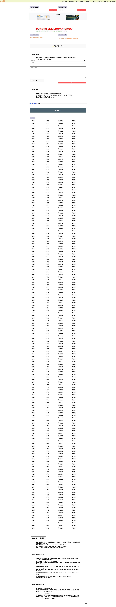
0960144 (33, 356)
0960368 (47, 313)
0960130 (33, 333)
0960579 (61, 249)
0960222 (33, 484)
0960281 (47, 171)
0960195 (33, 440)
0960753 (74, 125)
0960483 (47, 502)
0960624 (61, 323)
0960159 (33, 381)
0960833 (74, 256)
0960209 (33, 463)
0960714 (61, 471)
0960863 (74, 305)
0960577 (61, 246)
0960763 (74, 141)
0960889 (74, 348)
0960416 (47, 392)
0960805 (74, 210)
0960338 (47, 264)
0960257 (47, 131)
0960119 (33, 315)
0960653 (61, 371)
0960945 (74, 440)
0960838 (74, 264)
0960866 (74, 310)
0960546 (61, 195)
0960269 (47, 151)
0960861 (74, 302)
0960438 (47, 428)
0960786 (74, 179)
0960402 (47, 369)
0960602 (61, 287)
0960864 (74, 307)
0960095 (33, 276)
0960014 (33, 143)
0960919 (74, 397)
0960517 (61, 148)
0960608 (61, 297)
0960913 (74, 387)
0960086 (33, 261)
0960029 (33, 167)
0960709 (61, 463)
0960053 (33, 207)
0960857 (74, 295)
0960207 (33, 459)
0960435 (47, 423)
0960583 (61, 256)
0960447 (47, 443)
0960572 (61, 238)
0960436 (47, 425)
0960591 (61, 269)
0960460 (47, 464)
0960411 (47, 384)
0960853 (74, 289)
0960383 (47, 338)
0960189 (33, 430)
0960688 (61, 428)
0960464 (47, 471)
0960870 (74, 317)
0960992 (74, 517)
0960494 (47, 520)
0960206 (33, 458)
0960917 (74, 394)
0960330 (47, 251)
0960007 (33, 131)
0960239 (33, 512)
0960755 (74, 128)
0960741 (61, 515)
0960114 (33, 307)
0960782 (74, 172)
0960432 (47, 418)
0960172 (33, 402)
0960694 (61, 438)
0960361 (47, 302)
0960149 (33, 364)
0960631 (61, 335)
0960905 (74, 374)
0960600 (61, 284)
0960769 (74, 151)
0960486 (47, 507)
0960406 (47, 376)
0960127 (33, 328)
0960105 (33, 292)
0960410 (47, 382)
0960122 (33, 320)
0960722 (61, 484)
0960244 (33, 520)
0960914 (74, 389)
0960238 (33, 510)
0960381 (47, 335)
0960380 (47, 333)
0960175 (33, 407)
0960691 (61, 433)
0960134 (33, 340)
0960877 (74, 328)
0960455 (47, 456)
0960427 (47, 410)
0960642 (61, 353)
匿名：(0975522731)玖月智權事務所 (37, 37)
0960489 (47, 512)
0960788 (74, 182)
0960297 (47, 197)
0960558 (61, 215)
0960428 (47, 412)
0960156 (33, 376)
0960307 (47, 213)
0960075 (33, 243)
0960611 (61, 302)
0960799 (74, 200)
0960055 (33, 210)
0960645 (61, 358)
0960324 (47, 241)
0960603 (61, 289)
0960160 (33, 382)
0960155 (33, 374)
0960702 (61, 451)
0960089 (33, 266)
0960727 (61, 492)
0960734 (61, 504)
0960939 (74, 430)
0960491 (47, 515)
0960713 (61, 469)
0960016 (33, 146)
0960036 (33, 179)
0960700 (61, 448)
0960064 (33, 225)
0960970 (74, 481)
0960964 (74, 471)
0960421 (47, 400)
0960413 (47, 387)
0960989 (74, 512)
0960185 (33, 423)
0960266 (47, 146)
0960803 (74, 207)
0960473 (47, 486)
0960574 (61, 241)
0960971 (74, 482)
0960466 (47, 474)
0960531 (61, 171)
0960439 (47, 430)
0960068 (33, 231)
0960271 (47, 154)
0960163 (33, 387)
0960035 (33, 177)
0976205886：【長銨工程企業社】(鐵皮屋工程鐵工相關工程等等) (72, 38)
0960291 (47, 187)
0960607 (61, 295)
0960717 (61, 476)
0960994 (74, 520)
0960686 (61, 425)
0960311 (47, 220)
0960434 (47, 422)
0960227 (33, 492)
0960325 (47, 243)
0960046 (33, 195)
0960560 (61, 218)
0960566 (61, 228)
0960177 (33, 410)
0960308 (47, 215)
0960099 (33, 282)
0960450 (47, 448)
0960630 (61, 333)
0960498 (47, 527)
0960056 (33, 212)
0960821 (74, 236)
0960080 (33, 251)
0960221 (33, 482)
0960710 (61, 464)
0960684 (61, 422)
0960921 (74, 400)
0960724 (61, 487)
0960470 (47, 481)
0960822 (74, 238)
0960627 (61, 328)
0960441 (47, 433)
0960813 (74, 223)
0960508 (61, 133)
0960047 (33, 197)
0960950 (74, 448)
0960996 (74, 523)
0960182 (33, 418)
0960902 (74, 369)
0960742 (61, 517)
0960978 (74, 494)
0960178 (33, 412)
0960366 (47, 310)
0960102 (33, 287)
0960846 (74, 277)
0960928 (74, 412)
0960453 (47, 453)
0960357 (47, 295)
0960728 (61, 494)
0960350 (47, 284)
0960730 (61, 497)
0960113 (33, 305)
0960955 (74, 456)
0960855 (74, 292)
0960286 (47, 179)
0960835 (74, 259)
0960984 (74, 504)
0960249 (33, 528)
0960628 (61, 330)
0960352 (47, 287)
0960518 (61, 149)
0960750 (74, 120)
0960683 (61, 420)
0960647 (61, 361)
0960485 (47, 505)
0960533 (61, 174)
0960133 (33, 338)
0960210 (33, 464)
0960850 (74, 284)
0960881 (74, 335)
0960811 (74, 220)
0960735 (61, 505)
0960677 (61, 410)
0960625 (61, 325)
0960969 (74, 479)
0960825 (74, 243)
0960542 (61, 189)
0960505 (61, 128)
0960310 (47, 218)
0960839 (74, 266)
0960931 (74, 417)
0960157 (33, 377)
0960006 (33, 130)
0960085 (33, 259)
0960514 (61, 143)
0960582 (61, 254)
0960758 (74, 133)
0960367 (47, 312)
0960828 (74, 248)
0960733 (61, 502)
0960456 (47, 458)
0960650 (61, 366)
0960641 (61, 351)
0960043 (33, 190)
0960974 (74, 487)
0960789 (74, 184)
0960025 (33, 161)
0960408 (47, 379)
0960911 (74, 384)
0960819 (74, 233)
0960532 (61, 172)
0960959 (74, 463)
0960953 (74, 453)
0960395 (47, 358)
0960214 (33, 471)
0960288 (47, 182)
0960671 (61, 400)
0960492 (47, 517)
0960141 (33, 351)
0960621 (61, 318)
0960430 (47, 415)
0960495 (47, 522)
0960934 (74, 422)
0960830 (74, 251)
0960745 (61, 522)
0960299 (47, 200)
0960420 (47, 399)
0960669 (61, 397)
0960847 (74, 279)
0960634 (61, 340)
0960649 (61, 364)
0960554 (61, 208)
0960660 (61, 382)
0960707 (61, 459)
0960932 (74, 418)
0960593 (61, 272)
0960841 (74, 269)
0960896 (74, 359)
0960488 (47, 510)
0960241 (33, 515)
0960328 (47, 248)
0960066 (33, 228)
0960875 (74, 325)
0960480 (47, 497)
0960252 (47, 123)
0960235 (33, 505)
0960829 (74, 249)
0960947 (74, 443)
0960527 (61, 164)
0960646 (61, 359)
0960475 (47, 489)
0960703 (61, 453)
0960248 (33, 527)
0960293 (47, 190)
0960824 (74, 241)
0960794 (74, 192)
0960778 (74, 166)
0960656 (61, 376)
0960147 (33, 361)
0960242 (33, 517)
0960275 (47, 161)
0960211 (33, 466)
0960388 (47, 346)
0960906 (74, 376)
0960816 (74, 228)
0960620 (61, 317)
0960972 (74, 484)
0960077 (33, 246)
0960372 (47, 320)
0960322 (47, 238)
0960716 (61, 474)
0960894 (74, 356)
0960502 (61, 123)
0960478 (47, 494)
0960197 (33, 443)
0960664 (61, 389)
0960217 (33, 476)
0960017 (33, 148)
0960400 (47, 366)
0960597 (61, 279)
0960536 (61, 179)
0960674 (61, 405)
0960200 (33, 448)
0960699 (61, 446)
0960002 (33, 123)
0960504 (61, 126)
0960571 (61, 236)
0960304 (47, 208)
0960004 (33, 126)
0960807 (74, 213)
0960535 (61, 177)
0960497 (47, 525)
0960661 (61, 384)
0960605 (61, 292)
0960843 (74, 272)
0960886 (74, 343)
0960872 (74, 320)
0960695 (61, 440)
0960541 (61, 187)
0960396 (47, 359)
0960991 (74, 515)
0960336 (47, 261)
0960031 (33, 171)
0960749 (61, 528)
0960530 (61, 169)
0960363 (47, 305)
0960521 (61, 154)
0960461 (47, 466)
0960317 (47, 230)
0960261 (47, 138)
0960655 (61, 374)
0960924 (74, 405)
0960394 (47, 356)
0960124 (33, 323)
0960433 (47, 420)
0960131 (33, 335)
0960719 (61, 479)
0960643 (61, 354)
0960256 (47, 130)
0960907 (74, 377)
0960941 (74, 433)
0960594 (61, 274)
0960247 (33, 525)
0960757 (74, 131)
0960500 (61, 120)
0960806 (74, 212)
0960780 (74, 169)
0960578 (61, 248)
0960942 (74, 435)
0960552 (61, 205)
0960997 (74, 525)
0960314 (47, 225)
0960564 (61, 225)
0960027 (33, 164)
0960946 (74, 441)
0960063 (33, 223)
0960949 (74, 446)
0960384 (47, 340)
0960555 (61, 210)
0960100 (33, 284)
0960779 (74, 167)
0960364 (47, 307)
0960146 (33, 359)
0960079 (33, 249)
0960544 (61, 192)
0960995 (74, 522)
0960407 (47, 377)
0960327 (47, 246)
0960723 (61, 486)
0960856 (74, 294)
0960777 (74, 164)
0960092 (33, 271)
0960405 (47, 374)
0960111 (33, 302)
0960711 (61, 466)
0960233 (33, 502)
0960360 (47, 300)
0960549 (61, 200)
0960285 (47, 177)
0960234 (33, 504)
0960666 (61, 392)
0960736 (61, 507)
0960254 (47, 126)
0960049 (33, 200)
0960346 (47, 277)
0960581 (61, 253)
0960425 (47, 407)
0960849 (74, 282)
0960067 (33, 230)
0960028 (33, 166)
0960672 (61, 402)
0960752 (74, 123)
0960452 (47, 451)
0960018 (33, 149)
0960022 (33, 156)
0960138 (33, 346)
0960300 (47, 202)
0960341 (47, 269)
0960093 (33, 272)
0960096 (33, 277)
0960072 (33, 238)
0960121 (33, 318)
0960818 (74, 231)
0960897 (74, 361)
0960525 (61, 161)
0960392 (47, 353)
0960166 (33, 392)
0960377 (47, 328)
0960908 (74, 379)
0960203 (33, 453)
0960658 (61, 379)
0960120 (33, 317)
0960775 (74, 161)
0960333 (47, 256)
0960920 (74, 399)
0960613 (61, 305)
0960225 (33, 489)
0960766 (74, 146)
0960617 (61, 312)
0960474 (47, 487)
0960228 (33, 494)
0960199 (33, 446)
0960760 (74, 136)
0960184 (33, 422)
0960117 (33, 312)
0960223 (33, 486)
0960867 (74, 312)
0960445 (47, 440)
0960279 (47, 167)
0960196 (33, 441)
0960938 (74, 428)
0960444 (47, 438)
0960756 (74, 130)
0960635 (61, 341)
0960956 (74, 458)
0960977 (74, 492)
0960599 (61, 282)
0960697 (61, 443)
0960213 (33, 469)
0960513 (61, 141)
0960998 (74, 527)
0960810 (74, 218)
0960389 (47, 348)
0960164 (33, 389)
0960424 (47, 405)
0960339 (47, 266)
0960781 (74, 171)
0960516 (61, 146)
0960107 (33, 295)
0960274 (47, 159)
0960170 (33, 399)
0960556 (61, 212)
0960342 (47, 271)
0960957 (74, 459)
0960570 (61, 235)
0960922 (74, 402)
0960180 (33, 415)
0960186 (33, 425)
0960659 (61, 381)
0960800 (74, 202)
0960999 (74, 528)
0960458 (47, 461)
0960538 (61, 182)
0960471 (47, 482)
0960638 (61, 346)
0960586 (61, 261)
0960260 (47, 136)
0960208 (33, 461)
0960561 (61, 220)
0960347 (47, 279)
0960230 (33, 497)
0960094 (33, 274)
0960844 (74, 274)
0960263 (47, 141)
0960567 (61, 230)
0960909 (74, 381)
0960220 (33, 481)
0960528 (61, 166)
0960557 (61, 213)
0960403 (47, 371)
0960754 (74, 126)
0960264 (47, 143)
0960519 (61, 151)
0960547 (61, 197)
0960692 (61, 435)
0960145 (33, 358)
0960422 (47, 402)
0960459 (47, 463)
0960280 (47, 169)
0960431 (47, 417)
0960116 (33, 310)
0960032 (33, 172)
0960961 (74, 466)
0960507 (61, 131)
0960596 (61, 277)
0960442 (47, 435)
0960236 (33, 507)
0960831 (74, 253)
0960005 (33, 128)
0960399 (47, 364)
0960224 (33, 487)
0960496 (47, 523)
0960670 (61, 399)
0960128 (33, 330)
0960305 (47, 210)
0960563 (61, 223)
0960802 (74, 205)
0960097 (33, 279)
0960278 (47, 166)
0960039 (33, 184)
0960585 (61, 259)
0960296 (47, 195)
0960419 (47, 397)
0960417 (47, 394)
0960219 (33, 479)
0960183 (33, 420)
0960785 (74, 177)
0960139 (33, 348)
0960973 (74, 486)
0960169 (33, 397)
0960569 (61, 233)
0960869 (74, 315)
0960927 (74, 410)
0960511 (61, 138)
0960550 (61, 202)
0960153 (33, 371)
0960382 (47, 336)
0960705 (61, 456)
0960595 (61, 276)
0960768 (74, 149)
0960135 (33, 341)
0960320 (47, 235)
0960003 (33, 125)
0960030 (33, 169)
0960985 (74, 505)
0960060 (33, 218)
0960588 (61, 264)
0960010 (33, 136)
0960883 (74, 338)
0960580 (61, 251)
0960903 (74, 371)
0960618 (61, 313)
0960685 (61, 423)
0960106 (33, 294)
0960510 (61, 136)
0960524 (61, 159)
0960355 (47, 292)
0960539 (61, 184)
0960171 (33, 400)
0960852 (74, 287)
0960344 (47, 274)
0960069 (33, 233)
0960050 (33, 202)
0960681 (61, 417)
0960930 (74, 415)
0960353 (47, 289)
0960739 (61, 512)
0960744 (61, 520)
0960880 (74, 333)
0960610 (61, 300)
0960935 (74, 423)
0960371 (47, 318)
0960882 (74, 336)
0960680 (61, 415)
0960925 (74, 407)
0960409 (47, 381)
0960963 (74, 469)
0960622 (61, 320)
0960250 (47, 120)
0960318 (47, 231)
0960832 (74, 254)
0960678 (61, 412)
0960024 (33, 159)
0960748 (61, 527)
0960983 (74, 502)
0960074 (33, 241)
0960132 (33, 336)
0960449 (47, 446)
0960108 (33, 297)
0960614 (61, 307)
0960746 (61, 523)
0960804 (74, 208)
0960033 (33, 174)
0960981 (74, 499)
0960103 (33, 289)
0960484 (47, 504)
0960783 (74, 174)
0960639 (61, 348)
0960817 (74, 230)
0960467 (47, 476)
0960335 (47, 259)
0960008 (33, 133)
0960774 (74, 159)
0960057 (33, 213)
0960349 (47, 282)
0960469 (47, 479)
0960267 (47, 148)
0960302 (47, 205)
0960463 (47, 469)
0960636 (61, 343)
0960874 (74, 323)
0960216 (33, 474)
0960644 (61, 356)
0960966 (74, 474)
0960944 (74, 438)
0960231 (33, 499)
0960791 (74, 187)
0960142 (33, 353)
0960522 (61, 156)
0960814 (74, 225)
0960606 (61, 294)
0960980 (74, 497)
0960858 (74, 297)
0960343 (47, 272)
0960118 (33, 313)
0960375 (47, 325)
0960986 (74, 507)
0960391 (47, 351)
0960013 (33, 141)
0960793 (74, 190)
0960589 (61, 266)
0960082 (33, 254)
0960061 (33, 220)
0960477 (47, 492)
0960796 (74, 195)
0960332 (47, 254)
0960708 (61, 461)
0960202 (33, 451)
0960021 (33, 154)
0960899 (74, 364)
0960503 (61, 125)
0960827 (74, 246)
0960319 (47, 233)
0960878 (74, 330)
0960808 (74, 215)
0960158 (33, 379)
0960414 (47, 389)
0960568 (61, 231)
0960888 (74, 346)
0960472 (47, 484)
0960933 (74, 420)
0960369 (47, 315)
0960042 (33, 189)
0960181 (33, 417)
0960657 (61, 377)
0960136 (33, 343)
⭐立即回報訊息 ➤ (58, 46)
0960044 (33, 192)
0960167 (33, 394)
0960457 (47, 459)
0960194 (33, 438)
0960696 (61, 441)
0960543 (61, 190)
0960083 (33, 256)
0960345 (47, 276)
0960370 (47, 317)
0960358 (47, 297)
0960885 (74, 341)
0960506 (61, 130)
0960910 (74, 382)
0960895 (74, 358)
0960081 (33, 253)
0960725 (61, 489)
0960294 (47, 192)
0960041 (33, 187)
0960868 (74, 313)
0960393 (47, 354)
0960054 (33, 208)
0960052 (33, 205)
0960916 (74, 392)
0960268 (47, 149)
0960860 (74, 300)
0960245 (33, 522)
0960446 (47, 441)
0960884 (74, 340)
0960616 (61, 310)
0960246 (33, 523)
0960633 (61, 338)
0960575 (61, 243)
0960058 (33, 215)
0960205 (33, 456)
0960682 (61, 418)
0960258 (47, 133)
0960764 (74, 143)
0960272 (47, 156)
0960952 (74, 451)
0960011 (33, 138)
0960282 (47, 172)
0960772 (74, 156)
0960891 (74, 351)
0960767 (74, 148)
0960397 (47, 361)
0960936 (74, 425)
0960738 (61, 510)
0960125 (33, 325)
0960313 (47, 223)
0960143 (33, 354)
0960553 (61, 207)
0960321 (47, 236)
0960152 (33, 369)
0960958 (74, 461)
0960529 (61, 167)
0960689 (61, 430)
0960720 (61, 481)
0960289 (47, 184)
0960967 (74, 476)
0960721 (61, 482)
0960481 (47, 499)
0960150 (33, 366)
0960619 (61, 315)
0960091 (33, 269)
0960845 (74, 276)
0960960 (74, 464)
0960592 (61, 271)
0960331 (47, 253)
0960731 (61, 499)
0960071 (33, 236)
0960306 (47, 212)
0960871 (74, 318)
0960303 (47, 207)
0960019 (33, 151)
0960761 (74, 138)
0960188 (33, 428)
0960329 (47, 249)
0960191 (33, 433)
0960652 (61, 369)
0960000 (33, 120)
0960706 (61, 458)
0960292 (47, 189)
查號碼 (2, 1)
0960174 (33, 405)
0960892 (74, 353)
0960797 (74, 197)
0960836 (74, 261)
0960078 (33, 248)
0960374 (47, 323)
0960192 (33, 435)
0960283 (47, 174)
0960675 (61, 407)
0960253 (47, 125)
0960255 (47, 128)
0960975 (74, 489)
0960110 (33, 300)
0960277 (47, 164)
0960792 (74, 189)
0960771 (74, 154)
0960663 (61, 387)
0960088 (33, 264)
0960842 (74, 271)
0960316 (47, 228)
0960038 (33, 182)
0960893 (74, 354)
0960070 (33, 235)
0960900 (74, 366)
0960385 (47, 341)
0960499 (47, 528)
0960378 (47, 330)
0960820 (74, 235)
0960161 (33, 384)
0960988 (74, 510)
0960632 (61, 336)
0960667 (61, 394)
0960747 (61, 525)
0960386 (47, 343)
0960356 (47, 294)
